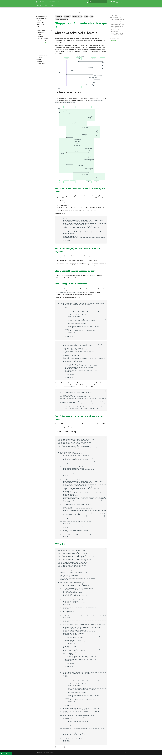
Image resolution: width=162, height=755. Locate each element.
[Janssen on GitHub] (122, 752)
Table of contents (114, 12)
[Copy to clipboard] (106, 217)
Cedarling (52, 5)
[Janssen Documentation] (36, 1)
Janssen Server (39, 5)
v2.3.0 (58, 2)
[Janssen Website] (125, 752)
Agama (46, 5)
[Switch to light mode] (87, 1)
